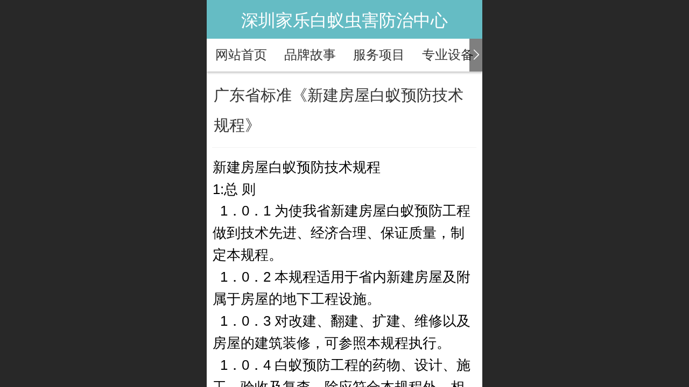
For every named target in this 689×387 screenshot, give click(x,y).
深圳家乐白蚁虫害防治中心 (344, 20)
